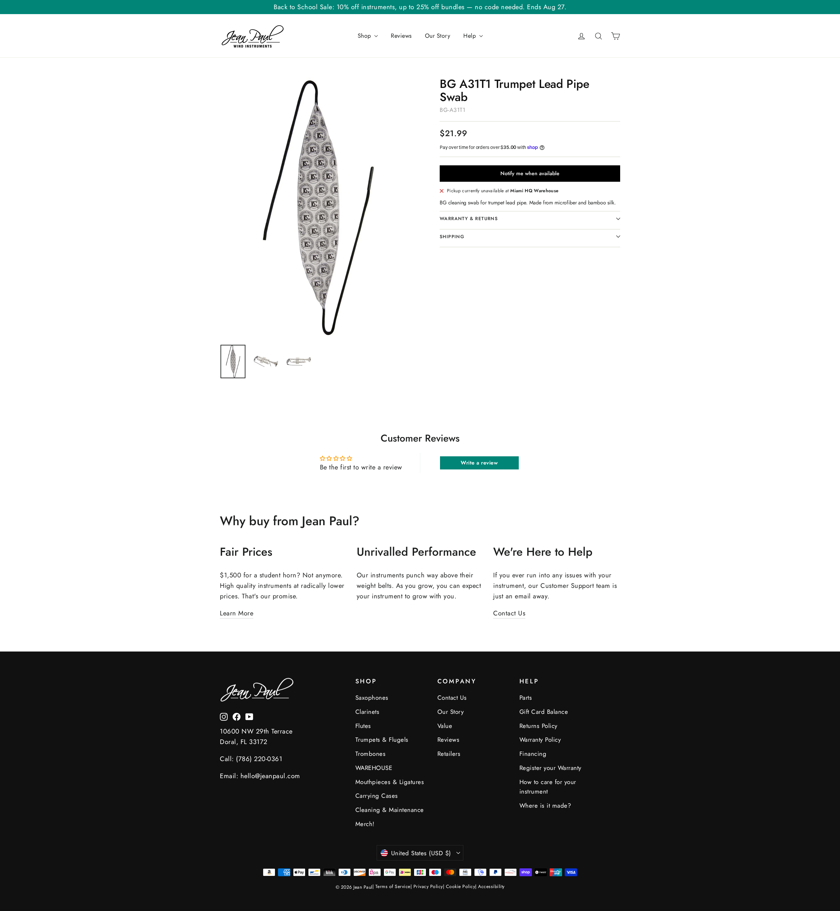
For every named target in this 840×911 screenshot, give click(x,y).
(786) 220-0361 (259, 759)
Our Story (438, 35)
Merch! (365, 823)
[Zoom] (317, 207)
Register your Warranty (550, 767)
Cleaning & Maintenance (389, 809)
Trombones (370, 753)
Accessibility (491, 886)
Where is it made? (545, 805)
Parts (525, 697)
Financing (533, 753)
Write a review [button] (479, 462)
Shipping (452, 236)
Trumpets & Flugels (382, 739)
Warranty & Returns (469, 218)
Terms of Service (392, 886)
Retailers (449, 753)
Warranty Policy (540, 739)
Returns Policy (538, 725)
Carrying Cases (376, 795)
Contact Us (509, 613)
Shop (365, 35)
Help (470, 35)
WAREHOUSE (373, 767)
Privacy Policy (428, 886)
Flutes (363, 725)
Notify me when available (529, 173)
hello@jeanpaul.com (270, 776)
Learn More (236, 613)
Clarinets (367, 711)
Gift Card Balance (543, 711)
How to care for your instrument (547, 786)
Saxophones (371, 697)
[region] (232, 361)
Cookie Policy (460, 886)
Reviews (401, 35)
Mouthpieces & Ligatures (389, 781)
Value (444, 725)
